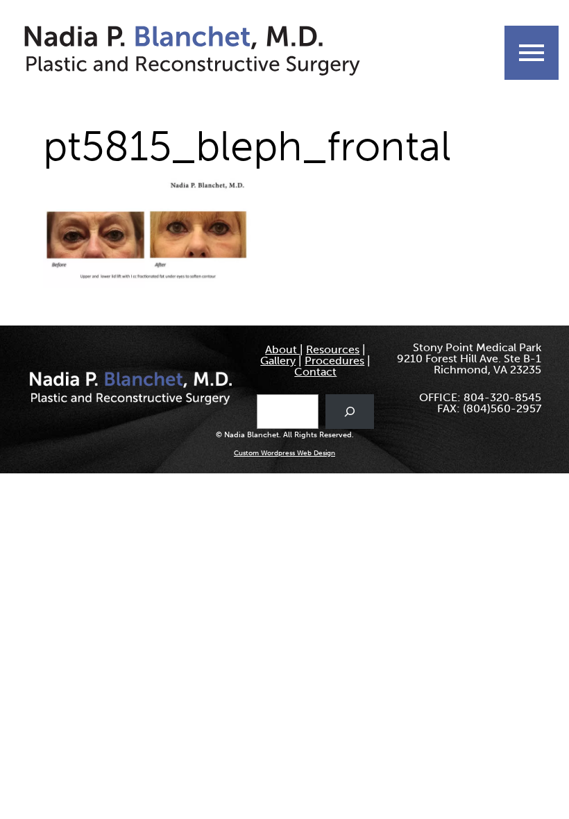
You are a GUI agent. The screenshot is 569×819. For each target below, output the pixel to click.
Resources (332, 349)
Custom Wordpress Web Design (284, 453)
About (282, 349)
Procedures (334, 360)
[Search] (350, 411)
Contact (315, 371)
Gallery (278, 360)
